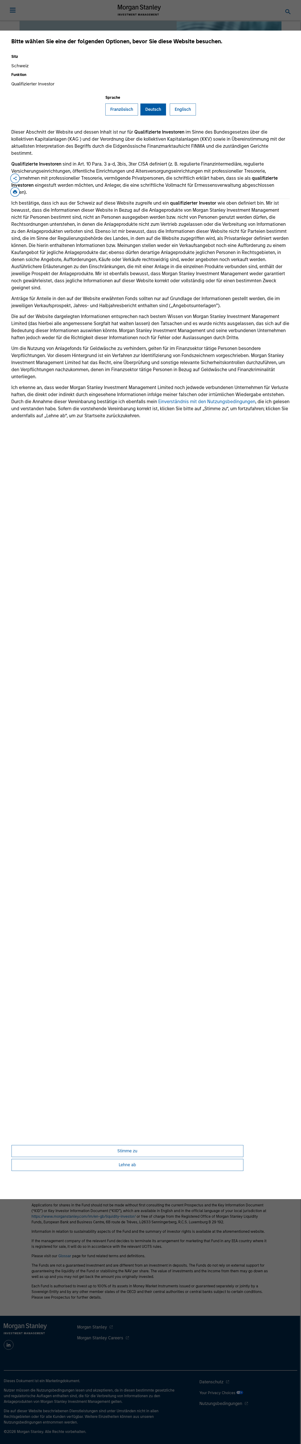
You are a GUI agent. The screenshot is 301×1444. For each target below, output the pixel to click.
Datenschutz (211, 1381)
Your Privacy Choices (217, 1393)
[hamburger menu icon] (13, 10)
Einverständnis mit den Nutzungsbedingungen (206, 401)
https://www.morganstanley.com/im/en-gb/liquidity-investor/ (84, 1216)
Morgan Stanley (92, 1327)
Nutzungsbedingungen (220, 1403)
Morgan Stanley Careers (100, 1338)
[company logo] (139, 10)
